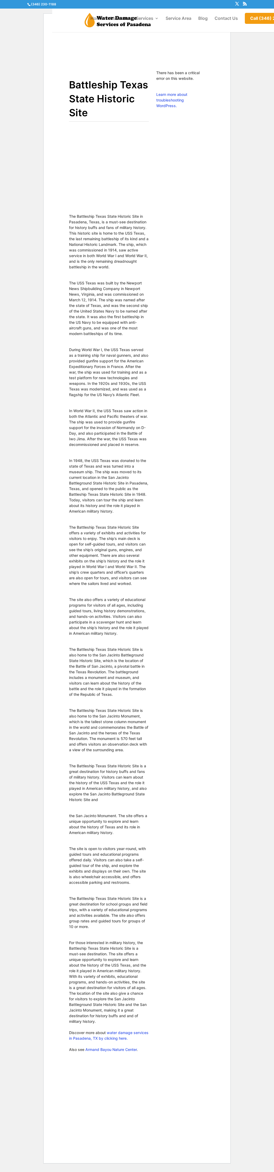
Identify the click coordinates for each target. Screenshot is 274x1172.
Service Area (178, 18)
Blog (203, 18)
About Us (119, 18)
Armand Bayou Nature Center (111, 1049)
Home (96, 18)
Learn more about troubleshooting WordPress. (171, 100)
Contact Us (226, 18)
